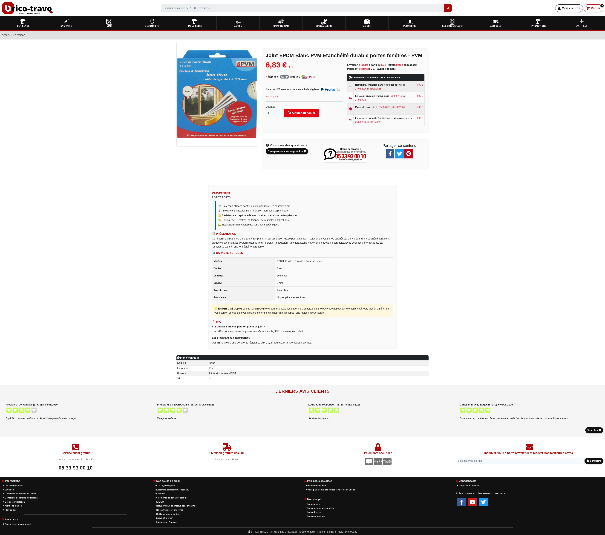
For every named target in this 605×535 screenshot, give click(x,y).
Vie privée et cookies (468, 485)
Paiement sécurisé (316, 485)
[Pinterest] (408, 153)
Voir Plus (582, 26)
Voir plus (593, 430)
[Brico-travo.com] (27, 8)
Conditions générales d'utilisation (21, 497)
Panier (596, 7)
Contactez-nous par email (17, 524)
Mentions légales (13, 505)
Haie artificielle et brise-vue (169, 510)
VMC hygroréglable (165, 485)
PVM (311, 76)
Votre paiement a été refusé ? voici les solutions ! (331, 489)
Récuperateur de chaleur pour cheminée (176, 505)
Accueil (6, 35)
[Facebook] (390, 153)
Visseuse (160, 493)
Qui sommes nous (13, 485)
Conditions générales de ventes (20, 493)
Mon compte (570, 8)
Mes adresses (314, 512)
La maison (19, 35)
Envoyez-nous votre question (286, 151)
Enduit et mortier (164, 518)
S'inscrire (595, 460)
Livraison (9, 489)
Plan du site (10, 510)
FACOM (160, 502)
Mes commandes (316, 516)
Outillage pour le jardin (167, 514)
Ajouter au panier (303, 113)
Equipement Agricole (166, 522)
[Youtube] (472, 502)
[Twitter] (399, 153)
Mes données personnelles (320, 508)
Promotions (538, 26)
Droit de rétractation (14, 502)
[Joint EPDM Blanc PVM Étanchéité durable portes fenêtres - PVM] (217, 94)
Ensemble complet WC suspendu (172, 489)
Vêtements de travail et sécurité (172, 497)
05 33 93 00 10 (76, 468)
